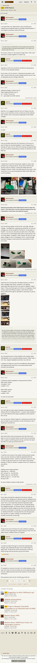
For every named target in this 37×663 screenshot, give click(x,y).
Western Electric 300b (11, 615)
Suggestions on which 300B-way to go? (21, 592)
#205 (35, 108)
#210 (35, 223)
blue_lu (6, 617)
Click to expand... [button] (18, 341)
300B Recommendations (12, 599)
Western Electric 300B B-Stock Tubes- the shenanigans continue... (18, 624)
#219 (35, 543)
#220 (35, 565)
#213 (35, 377)
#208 (35, 161)
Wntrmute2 (5, 10)
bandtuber (6, 626)
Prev (12, 581)
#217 (35, 494)
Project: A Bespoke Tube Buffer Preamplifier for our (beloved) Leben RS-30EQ (19, 607)
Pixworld (6, 594)
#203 (35, 65)
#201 (35, 23)
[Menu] (2, 2)
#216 (35, 452)
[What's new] (31, 2)
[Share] (32, 24)
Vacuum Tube (12, 594)
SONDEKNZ (7, 610)
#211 (35, 279)
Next (24, 581)
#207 (35, 140)
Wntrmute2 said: (6, 44)
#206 (35, 127)
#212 (35, 353)
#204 (35, 87)
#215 (35, 433)
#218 (35, 526)
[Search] (35, 2)
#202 (35, 40)
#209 (35, 204)
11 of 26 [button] (18, 581)
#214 (35, 407)
